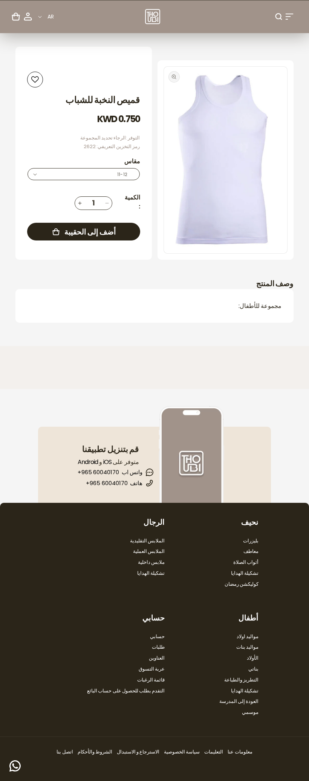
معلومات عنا (240, 751)
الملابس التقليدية (147, 540)
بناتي (253, 668)
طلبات (158, 647)
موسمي (250, 712)
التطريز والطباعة (241, 679)
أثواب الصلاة (246, 562)
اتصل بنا (65, 751)
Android (88, 462)
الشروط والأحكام (95, 751)
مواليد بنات (247, 647)
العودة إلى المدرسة (239, 701)
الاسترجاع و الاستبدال (138, 751)
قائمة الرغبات (151, 679)
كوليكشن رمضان (242, 584)
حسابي (157, 636)
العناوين (157, 658)
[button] (289, 16)
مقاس (132, 161)
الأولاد (253, 658)
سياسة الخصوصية (182, 751)
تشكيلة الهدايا (245, 573)
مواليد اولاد (248, 636)
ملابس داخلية (151, 562)
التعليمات (213, 751)
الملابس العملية (149, 551)
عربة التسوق (152, 668)
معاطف (251, 551)
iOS (107, 462)
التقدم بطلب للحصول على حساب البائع (126, 690)
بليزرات (251, 540)
